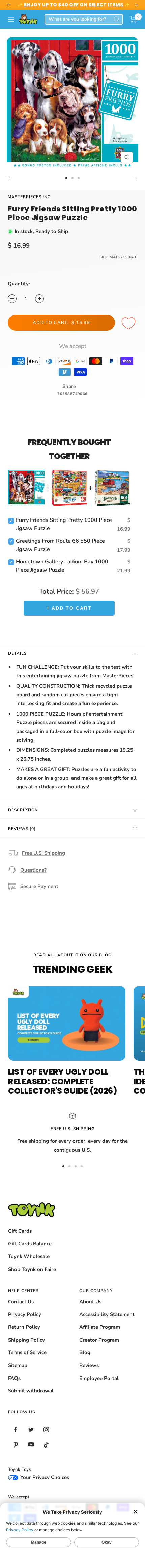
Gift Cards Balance (30, 1243)
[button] (133, 19)
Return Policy (24, 1327)
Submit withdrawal (31, 1390)
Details (17, 653)
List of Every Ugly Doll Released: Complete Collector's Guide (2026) (62, 1081)
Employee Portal (99, 1378)
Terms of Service (27, 1352)
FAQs (14, 1378)
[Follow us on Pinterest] (15, 1444)
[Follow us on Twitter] (30, 1429)
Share (69, 386)
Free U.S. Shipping (43, 853)
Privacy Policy (24, 1314)
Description (23, 810)
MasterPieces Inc (29, 197)
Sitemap (17, 1365)
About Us (90, 1301)
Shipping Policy (26, 1340)
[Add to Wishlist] (129, 323)
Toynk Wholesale (29, 1256)
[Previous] (9, 178)
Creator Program (99, 1340)
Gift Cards (20, 1231)
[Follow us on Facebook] (15, 1429)
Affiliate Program (99, 1327)
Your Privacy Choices (44, 1477)
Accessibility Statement (107, 1314)
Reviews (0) (22, 828)
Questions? (33, 869)
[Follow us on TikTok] (46, 1444)
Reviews (89, 1365)
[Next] (135, 178)
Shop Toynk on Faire (32, 1269)
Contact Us (21, 1301)
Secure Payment (39, 886)
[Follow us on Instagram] (46, 1429)
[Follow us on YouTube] (30, 1444)
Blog (84, 1352)
